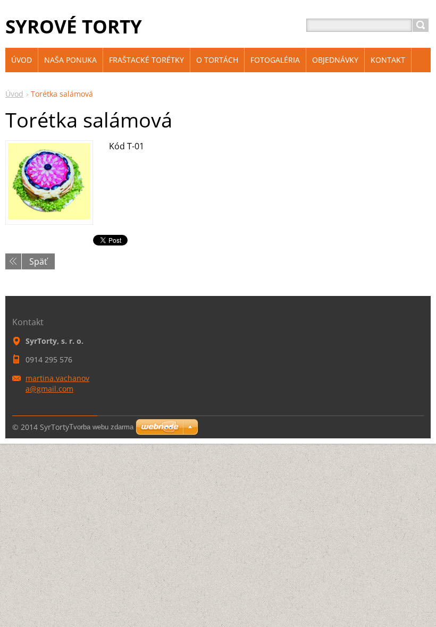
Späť (38, 261)
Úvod (14, 94)
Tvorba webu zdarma (101, 427)
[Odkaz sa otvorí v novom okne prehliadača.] (49, 216)
